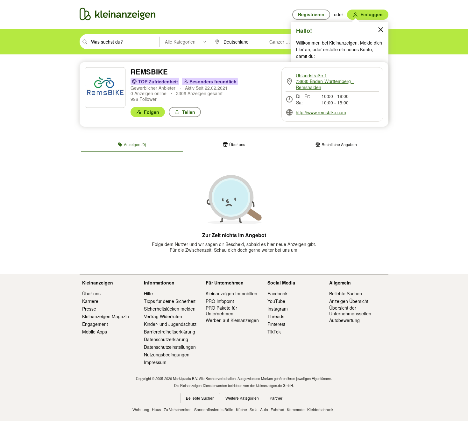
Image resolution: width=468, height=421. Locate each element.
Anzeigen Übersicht (348, 301)
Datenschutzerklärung (166, 339)
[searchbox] (125, 41)
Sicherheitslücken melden (169, 308)
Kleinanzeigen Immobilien (231, 293)
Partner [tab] (276, 398)
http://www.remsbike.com (321, 112)
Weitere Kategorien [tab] (242, 398)
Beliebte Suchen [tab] (200, 398)
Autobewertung (344, 320)
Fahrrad (277, 409)
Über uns (91, 293)
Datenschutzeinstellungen (170, 347)
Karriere (90, 301)
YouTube (276, 301)
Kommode (296, 409)
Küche (241, 409)
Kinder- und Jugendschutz (170, 324)
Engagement (95, 324)
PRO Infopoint (220, 301)
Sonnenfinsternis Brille (213, 409)
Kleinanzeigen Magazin (105, 316)
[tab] (132, 144)
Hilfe (148, 293)
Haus (156, 409)
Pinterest (276, 324)
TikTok (274, 331)
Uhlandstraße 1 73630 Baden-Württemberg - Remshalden (325, 81)
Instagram (277, 308)
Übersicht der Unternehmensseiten (350, 310)
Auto (264, 409)
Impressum (155, 362)
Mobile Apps (94, 331)
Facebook (277, 293)
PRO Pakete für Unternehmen (221, 310)
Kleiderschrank (320, 409)
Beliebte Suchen (345, 293)
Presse (89, 308)
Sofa (254, 409)
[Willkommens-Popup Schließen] (381, 30)
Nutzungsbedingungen (166, 354)
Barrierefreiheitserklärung (169, 331)
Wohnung (140, 409)
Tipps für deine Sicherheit (169, 301)
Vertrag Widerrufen (163, 316)
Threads (275, 316)
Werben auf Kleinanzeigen (232, 320)
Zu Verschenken (178, 409)
